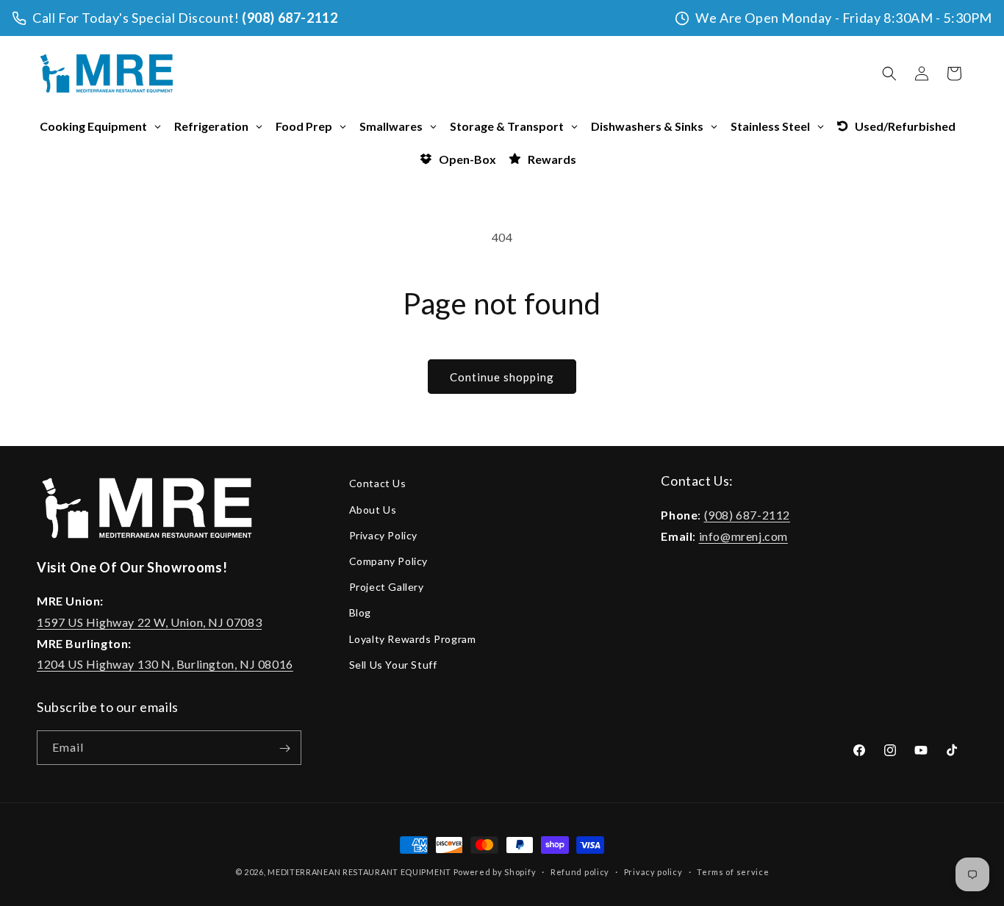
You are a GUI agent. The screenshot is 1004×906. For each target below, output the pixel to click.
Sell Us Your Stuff (393, 664)
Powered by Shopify (495, 872)
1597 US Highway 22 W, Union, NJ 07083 (149, 621)
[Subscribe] (284, 748)
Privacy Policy (383, 534)
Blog (360, 612)
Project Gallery (386, 586)
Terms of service (733, 871)
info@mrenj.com (743, 535)
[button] (889, 73)
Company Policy (388, 560)
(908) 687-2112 (289, 18)
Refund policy (580, 871)
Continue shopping (502, 377)
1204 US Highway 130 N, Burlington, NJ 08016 (165, 664)
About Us (373, 509)
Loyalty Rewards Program (412, 638)
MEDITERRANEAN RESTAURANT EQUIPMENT (359, 872)
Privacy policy (653, 871)
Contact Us (377, 483)
